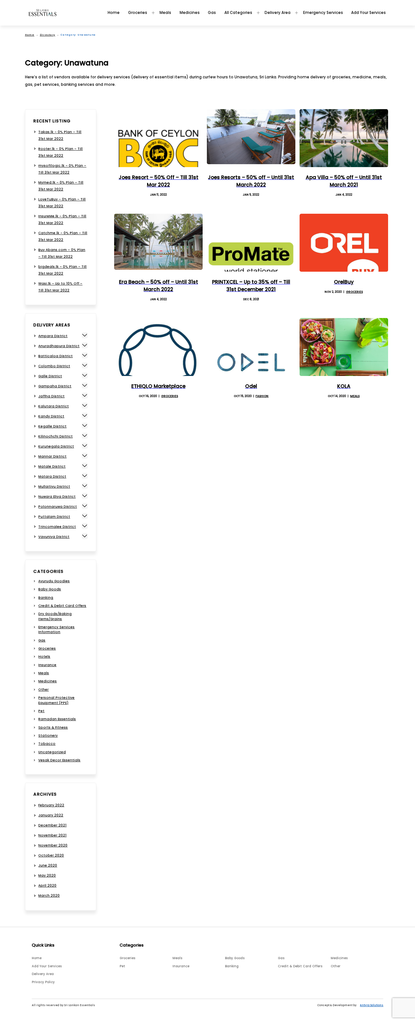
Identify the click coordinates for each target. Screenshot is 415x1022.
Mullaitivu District (54, 486)
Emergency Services (323, 12)
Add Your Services (368, 12)
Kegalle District (52, 426)
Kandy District (51, 416)
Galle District (50, 376)
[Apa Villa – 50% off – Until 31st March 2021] (344, 138)
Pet (41, 711)
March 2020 (49, 895)
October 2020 (51, 855)
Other (43, 689)
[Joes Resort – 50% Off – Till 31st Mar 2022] (158, 138)
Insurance (47, 665)
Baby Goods (49, 589)
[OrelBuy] (344, 243)
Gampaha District (54, 386)
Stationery (48, 735)
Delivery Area (277, 12)
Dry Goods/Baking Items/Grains (55, 616)
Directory (47, 35)
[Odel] (251, 347)
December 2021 (52, 825)
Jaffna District (51, 396)
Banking (45, 597)
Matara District (52, 476)
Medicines (190, 12)
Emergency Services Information (56, 629)
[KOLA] (344, 347)
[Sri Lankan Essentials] (42, 12)
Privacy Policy (43, 982)
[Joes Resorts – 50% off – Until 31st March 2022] (251, 138)
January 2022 (50, 815)
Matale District (51, 466)
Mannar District (52, 456)
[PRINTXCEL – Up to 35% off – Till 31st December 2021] (251, 243)
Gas (212, 12)
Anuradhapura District (58, 346)
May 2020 (47, 875)
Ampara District (52, 336)
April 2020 (47, 885)
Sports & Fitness (53, 727)
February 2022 (51, 805)
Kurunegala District (56, 446)
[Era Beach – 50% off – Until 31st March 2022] (158, 243)
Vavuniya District (53, 536)
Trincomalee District (57, 526)
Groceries (137, 12)
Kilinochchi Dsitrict (55, 436)
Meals (165, 12)
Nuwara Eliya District (57, 496)
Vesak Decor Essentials (59, 760)
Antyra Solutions (371, 1005)
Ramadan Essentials (57, 719)
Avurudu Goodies (54, 581)
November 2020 (52, 845)
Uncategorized (52, 752)
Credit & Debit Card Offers (62, 605)
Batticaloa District (55, 356)
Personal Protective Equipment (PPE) (56, 700)
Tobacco (46, 743)
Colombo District (54, 366)
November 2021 (52, 835)
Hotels (44, 656)
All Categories (238, 12)
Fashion (261, 396)
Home (114, 12)
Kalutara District (53, 406)
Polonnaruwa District (57, 506)
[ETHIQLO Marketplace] (158, 347)
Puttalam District (54, 516)
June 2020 (47, 865)
